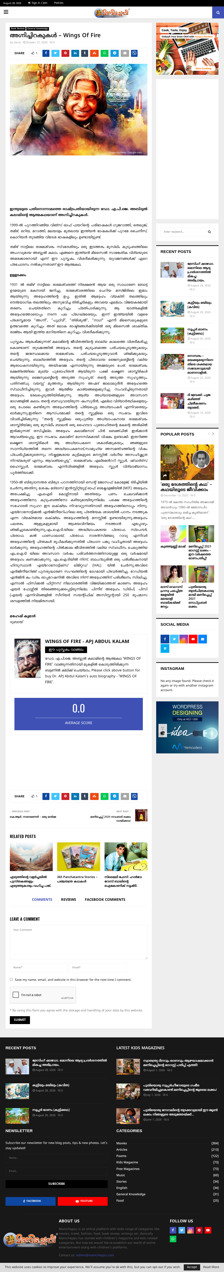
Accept (192, 1267)
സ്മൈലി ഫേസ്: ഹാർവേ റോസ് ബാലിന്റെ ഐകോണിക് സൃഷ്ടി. (123, 881)
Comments (42, 900)
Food (120, 1201)
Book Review (17, 28)
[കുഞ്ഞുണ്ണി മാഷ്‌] (173, 533)
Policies (58, 3)
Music (120, 1175)
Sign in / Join (39, 3)
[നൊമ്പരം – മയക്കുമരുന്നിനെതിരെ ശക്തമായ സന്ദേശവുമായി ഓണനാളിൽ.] (172, 362)
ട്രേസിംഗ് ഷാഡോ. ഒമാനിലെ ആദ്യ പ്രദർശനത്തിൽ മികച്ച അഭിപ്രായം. (200, 272)
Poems (121, 1156)
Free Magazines (128, 1169)
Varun (17, 42)
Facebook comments (105, 900)
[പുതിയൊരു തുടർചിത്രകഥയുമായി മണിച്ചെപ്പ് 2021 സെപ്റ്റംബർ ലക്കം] (201, 573)
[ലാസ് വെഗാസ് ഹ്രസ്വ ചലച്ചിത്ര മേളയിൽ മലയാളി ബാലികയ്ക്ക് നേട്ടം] (173, 573)
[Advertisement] (78, 183)
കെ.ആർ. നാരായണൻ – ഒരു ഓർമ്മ (33, 817)
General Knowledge (37, 28)
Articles (121, 1150)
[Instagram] (190, 1230)
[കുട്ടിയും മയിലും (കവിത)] (172, 309)
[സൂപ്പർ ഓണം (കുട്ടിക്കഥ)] (172, 335)
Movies (121, 1143)
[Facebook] (173, 1230)
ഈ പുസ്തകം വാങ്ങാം (66, 650)
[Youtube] (208, 1230)
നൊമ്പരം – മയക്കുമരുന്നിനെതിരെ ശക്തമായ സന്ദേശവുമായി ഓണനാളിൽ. (200, 364)
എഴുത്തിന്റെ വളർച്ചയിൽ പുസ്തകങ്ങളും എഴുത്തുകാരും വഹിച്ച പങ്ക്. (30, 881)
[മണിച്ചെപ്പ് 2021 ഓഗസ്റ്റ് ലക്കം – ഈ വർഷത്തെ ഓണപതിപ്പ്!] (201, 533)
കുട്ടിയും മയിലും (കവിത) (50, 1085)
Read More (211, 1267)
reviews (68, 900)
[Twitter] (181, 1230)
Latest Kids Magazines (140, 1048)
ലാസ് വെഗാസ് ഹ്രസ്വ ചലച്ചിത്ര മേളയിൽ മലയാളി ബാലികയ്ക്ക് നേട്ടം (172, 597)
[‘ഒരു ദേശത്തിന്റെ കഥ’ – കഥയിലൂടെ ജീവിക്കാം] (187, 462)
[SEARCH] (209, 232)
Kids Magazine (127, 1162)
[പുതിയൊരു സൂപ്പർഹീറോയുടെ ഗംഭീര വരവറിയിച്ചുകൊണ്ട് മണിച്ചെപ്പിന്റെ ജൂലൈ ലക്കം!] (128, 1091)
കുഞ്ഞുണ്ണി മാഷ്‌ (173, 547)
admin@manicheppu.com (95, 1255)
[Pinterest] (199, 1230)
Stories (121, 1182)
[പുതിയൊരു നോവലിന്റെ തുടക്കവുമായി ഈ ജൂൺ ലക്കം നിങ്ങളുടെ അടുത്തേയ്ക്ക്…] (128, 1116)
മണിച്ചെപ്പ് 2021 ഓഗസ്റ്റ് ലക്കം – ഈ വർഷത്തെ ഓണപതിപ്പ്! (200, 552)
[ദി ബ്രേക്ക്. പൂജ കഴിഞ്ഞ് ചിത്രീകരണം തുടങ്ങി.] (172, 401)
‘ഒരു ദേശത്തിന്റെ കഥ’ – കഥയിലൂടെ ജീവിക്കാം (186, 487)
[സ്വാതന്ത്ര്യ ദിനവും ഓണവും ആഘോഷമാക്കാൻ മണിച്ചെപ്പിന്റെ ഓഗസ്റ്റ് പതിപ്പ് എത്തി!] (128, 1067)
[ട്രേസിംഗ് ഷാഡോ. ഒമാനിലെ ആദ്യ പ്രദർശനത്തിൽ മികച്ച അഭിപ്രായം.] (172, 270)
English (121, 1188)
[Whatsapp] (173, 1239)
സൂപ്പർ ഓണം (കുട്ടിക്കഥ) (51, 1110)
